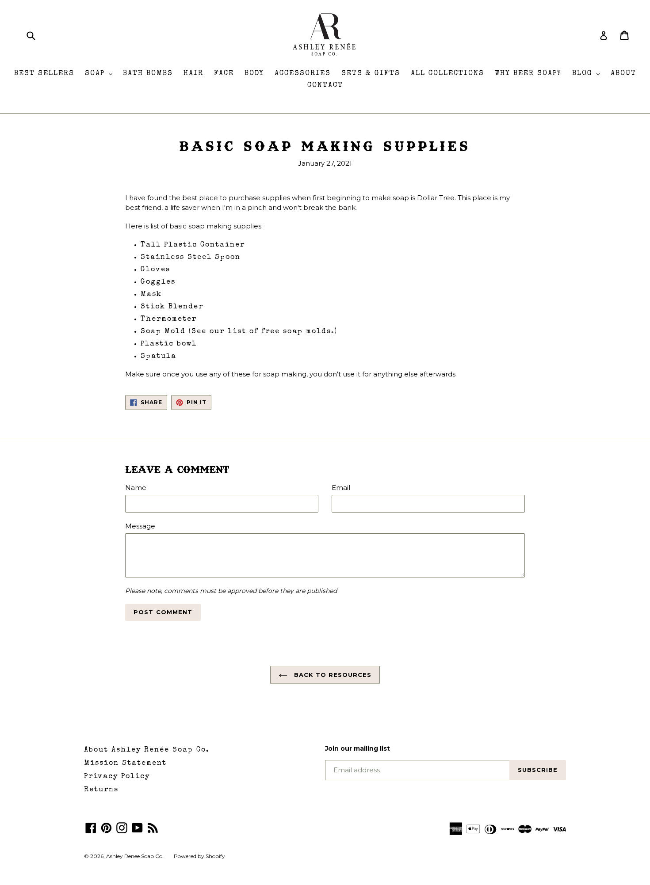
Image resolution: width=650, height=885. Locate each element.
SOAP (101, 73)
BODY (254, 73)
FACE (224, 73)
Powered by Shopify (199, 856)
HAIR (193, 73)
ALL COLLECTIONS (447, 73)
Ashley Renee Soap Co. (135, 856)
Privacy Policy (117, 776)
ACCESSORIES (303, 73)
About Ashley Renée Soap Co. (147, 750)
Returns (101, 790)
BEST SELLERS (44, 73)
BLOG (588, 73)
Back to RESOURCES (332, 674)
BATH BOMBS (148, 73)
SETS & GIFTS (370, 73)
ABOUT (623, 73)
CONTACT (325, 85)
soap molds (307, 331)
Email (341, 487)
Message (140, 526)
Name (135, 487)
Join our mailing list (357, 748)
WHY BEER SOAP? (528, 73)
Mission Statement (125, 763)
